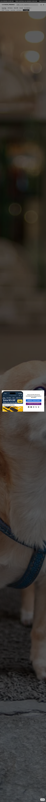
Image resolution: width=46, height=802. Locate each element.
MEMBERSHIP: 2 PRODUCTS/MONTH (33, 400)
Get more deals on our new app (33, 403)
